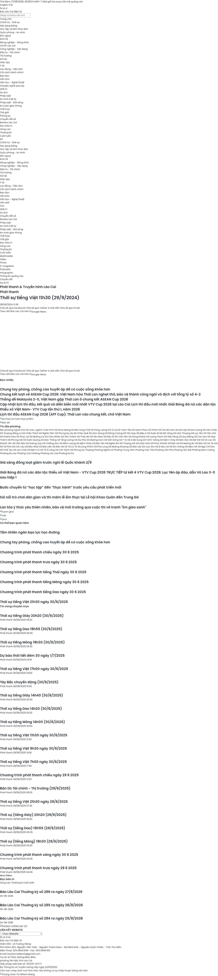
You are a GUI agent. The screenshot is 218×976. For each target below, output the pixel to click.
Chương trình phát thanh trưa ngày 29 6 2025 (38, 868)
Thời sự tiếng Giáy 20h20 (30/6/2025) (32, 615)
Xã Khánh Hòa (8, 436)
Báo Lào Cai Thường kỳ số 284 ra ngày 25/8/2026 (41, 918)
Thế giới (4, 112)
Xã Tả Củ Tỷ (71, 446)
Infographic (6, 272)
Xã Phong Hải (15, 439)
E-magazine (7, 266)
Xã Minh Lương (67, 443)
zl (6, 8)
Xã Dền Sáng (111, 439)
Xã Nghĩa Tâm (47, 433)
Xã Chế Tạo (6, 449)
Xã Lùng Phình (86, 446)
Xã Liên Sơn (168, 429)
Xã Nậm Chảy (84, 443)
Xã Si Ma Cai (162, 446)
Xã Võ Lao (207, 439)
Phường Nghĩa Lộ (104, 449)
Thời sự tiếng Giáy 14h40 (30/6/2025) (31, 695)
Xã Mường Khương (118, 446)
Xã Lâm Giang (97, 433)
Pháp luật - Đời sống (11, 102)
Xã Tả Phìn (6, 446)
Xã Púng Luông (99, 429)
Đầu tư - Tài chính (10, 52)
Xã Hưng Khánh (137, 436)
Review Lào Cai (8, 122)
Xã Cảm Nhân (53, 436)
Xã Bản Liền (46, 446)
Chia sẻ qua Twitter (36, 308)
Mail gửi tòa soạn (52, 1)
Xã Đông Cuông (114, 433)
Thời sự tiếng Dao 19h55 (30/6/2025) (31, 629)
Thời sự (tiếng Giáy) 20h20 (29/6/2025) (33, 814)
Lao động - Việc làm (11, 69)
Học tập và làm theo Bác (14, 29)
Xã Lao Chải (20, 449)
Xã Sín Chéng (177, 446)
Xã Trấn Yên (122, 436)
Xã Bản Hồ (201, 443)
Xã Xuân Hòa (143, 443)
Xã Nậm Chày (168, 439)
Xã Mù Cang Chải (81, 429)
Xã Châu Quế (81, 433)
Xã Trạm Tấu (124, 429)
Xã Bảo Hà (174, 443)
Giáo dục (5, 62)
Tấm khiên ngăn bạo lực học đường (30, 532)
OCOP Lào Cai (8, 45)
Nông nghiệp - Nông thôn (14, 42)
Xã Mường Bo (187, 443)
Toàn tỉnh (48, 429)
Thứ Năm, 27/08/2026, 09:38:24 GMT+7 (21, 1)
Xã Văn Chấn (210, 429)
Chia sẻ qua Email (69, 308)
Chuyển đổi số (8, 119)
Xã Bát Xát (195, 439)
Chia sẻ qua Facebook (12, 308)
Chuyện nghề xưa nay (12, 85)
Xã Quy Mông (186, 436)
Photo (3, 262)
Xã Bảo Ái (109, 436)
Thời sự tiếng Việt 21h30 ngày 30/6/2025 (34, 601)
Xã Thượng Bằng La (11, 433)
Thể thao (5, 109)
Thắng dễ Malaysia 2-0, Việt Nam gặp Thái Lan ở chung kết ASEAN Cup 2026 (64, 399)
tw (9, 937)
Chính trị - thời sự (10, 22)
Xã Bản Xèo (182, 439)
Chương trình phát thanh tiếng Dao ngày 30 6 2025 (43, 592)
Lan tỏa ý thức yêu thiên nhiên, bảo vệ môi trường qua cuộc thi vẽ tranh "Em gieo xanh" (73, 507)
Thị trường (5, 55)
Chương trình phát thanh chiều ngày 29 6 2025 (39, 775)
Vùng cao (5, 129)
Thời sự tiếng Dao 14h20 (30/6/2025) (31, 708)
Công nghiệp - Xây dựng (14, 49)
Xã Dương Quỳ (34, 443)
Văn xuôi (4, 202)
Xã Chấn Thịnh (30, 433)
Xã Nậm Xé (191, 446)
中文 (11, 4)
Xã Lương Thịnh (155, 436)
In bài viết (53, 308)
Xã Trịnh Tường (151, 439)
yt (4, 8)
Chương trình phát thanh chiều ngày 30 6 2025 (39, 552)
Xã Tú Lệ (112, 429)
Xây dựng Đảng (8, 25)
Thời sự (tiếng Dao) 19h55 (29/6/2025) (32, 828)
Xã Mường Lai (37, 436)
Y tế (2, 65)
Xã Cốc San (200, 436)
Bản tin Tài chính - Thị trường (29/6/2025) (35, 788)
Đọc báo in (6, 125)
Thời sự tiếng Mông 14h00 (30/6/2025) (32, 722)
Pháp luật (5, 95)
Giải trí (3, 89)
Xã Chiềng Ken (50, 443)
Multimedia (6, 256)
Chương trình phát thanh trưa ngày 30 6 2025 (38, 562)
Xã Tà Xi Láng (47, 449)
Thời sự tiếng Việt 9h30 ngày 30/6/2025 (33, 748)
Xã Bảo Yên (98, 443)
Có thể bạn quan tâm (14, 523)
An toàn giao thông (11, 105)
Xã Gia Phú (80, 439)
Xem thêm (6, 875)
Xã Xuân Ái (153, 433)
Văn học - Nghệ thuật (12, 82)
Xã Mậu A (141, 433)
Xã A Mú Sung (135, 439)
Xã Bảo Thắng (49, 439)
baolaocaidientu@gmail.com (23, 953)
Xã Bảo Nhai (32, 446)
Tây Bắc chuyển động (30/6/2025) (29, 682)
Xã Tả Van (212, 443)
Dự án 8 (4, 282)
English (4, 4)
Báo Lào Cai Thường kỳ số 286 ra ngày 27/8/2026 (41, 891)
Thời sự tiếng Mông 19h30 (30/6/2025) (32, 642)
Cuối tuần (5, 135)
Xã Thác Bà (83, 436)
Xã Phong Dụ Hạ (64, 433)
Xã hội (3, 59)
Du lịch (4, 92)
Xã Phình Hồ (155, 429)
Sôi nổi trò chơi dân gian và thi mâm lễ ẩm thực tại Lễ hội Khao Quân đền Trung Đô (69, 497)
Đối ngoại (5, 35)
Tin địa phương (10, 426)
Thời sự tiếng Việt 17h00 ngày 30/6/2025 (34, 668)
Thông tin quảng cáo (11, 276)
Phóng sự (5, 115)
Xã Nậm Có (33, 449)
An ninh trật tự (8, 99)
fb (1, 8)
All (1, 139)
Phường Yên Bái (183, 449)
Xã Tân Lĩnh (210, 433)
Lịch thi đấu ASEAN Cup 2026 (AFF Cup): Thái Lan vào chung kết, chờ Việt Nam (65, 414)
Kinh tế (4, 39)
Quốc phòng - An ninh (12, 32)
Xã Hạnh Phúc (140, 429)
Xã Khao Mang (62, 429)
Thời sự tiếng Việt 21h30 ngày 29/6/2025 (34, 801)
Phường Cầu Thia (145, 449)
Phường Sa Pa (66, 453)
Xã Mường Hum (95, 439)
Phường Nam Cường (203, 449)
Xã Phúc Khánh (159, 443)
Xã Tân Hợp (129, 433)
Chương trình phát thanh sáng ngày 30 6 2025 (39, 854)
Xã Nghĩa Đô (112, 443)
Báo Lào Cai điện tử (11, 11)
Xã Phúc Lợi (23, 436)
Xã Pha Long (101, 446)
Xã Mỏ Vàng (166, 433)
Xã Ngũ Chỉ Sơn (206, 446)
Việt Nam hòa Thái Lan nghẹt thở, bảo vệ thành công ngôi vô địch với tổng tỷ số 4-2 (100, 394)
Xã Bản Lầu (135, 446)
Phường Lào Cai (49, 453)
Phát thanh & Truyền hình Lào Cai (28, 287)
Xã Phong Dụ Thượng (82, 449)
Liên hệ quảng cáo (72, 1)
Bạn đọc (4, 75)
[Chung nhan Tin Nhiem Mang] (17, 973)
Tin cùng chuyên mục (14, 606)
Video (3, 259)
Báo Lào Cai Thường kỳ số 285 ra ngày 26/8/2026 (41, 905)
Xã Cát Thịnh (62, 449)
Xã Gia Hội (181, 429)
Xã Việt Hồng (171, 436)
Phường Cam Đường (28, 453)
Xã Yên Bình (97, 436)
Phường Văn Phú (164, 449)
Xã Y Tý (123, 439)
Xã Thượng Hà (128, 443)
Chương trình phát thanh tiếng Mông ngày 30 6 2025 (44, 582)
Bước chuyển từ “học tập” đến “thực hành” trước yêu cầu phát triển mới (60, 487)
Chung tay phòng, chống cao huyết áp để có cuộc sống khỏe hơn (55, 389)
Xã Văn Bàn (19, 443)
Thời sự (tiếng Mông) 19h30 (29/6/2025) (34, 841)
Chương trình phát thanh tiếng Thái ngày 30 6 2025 (43, 572)
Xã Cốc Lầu (18, 446)
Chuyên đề (6, 279)
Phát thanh (9, 292)
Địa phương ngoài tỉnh (13, 429)
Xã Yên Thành (69, 436)
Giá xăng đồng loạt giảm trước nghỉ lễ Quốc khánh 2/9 (46, 462)
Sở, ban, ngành (34, 429)
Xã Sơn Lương (195, 429)
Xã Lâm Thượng (182, 433)
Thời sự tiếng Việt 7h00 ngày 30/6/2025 (33, 761)
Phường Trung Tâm (124, 449)
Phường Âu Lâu (8, 453)
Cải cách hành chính (11, 72)
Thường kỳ (6, 132)
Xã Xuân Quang (32, 439)
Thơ (2, 206)
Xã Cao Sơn (148, 446)
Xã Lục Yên (197, 433)
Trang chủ (5, 19)
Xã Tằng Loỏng (65, 439)
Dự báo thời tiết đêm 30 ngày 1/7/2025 (32, 655)
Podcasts (5, 269)
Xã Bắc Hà (58, 446)
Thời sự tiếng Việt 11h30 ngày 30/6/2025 (33, 735)
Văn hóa (4, 79)
